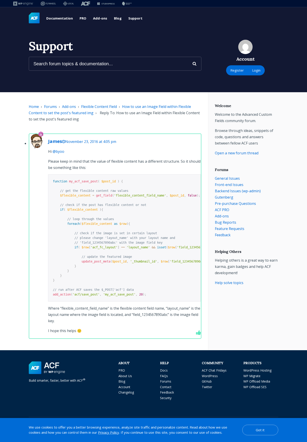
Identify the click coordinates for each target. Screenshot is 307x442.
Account (124, 387)
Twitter (207, 387)
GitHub (207, 381)
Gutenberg (224, 197)
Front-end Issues (229, 184)
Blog (118, 18)
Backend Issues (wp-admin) (238, 190)
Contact (165, 387)
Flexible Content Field (99, 106)
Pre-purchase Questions (235, 203)
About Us (125, 376)
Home (34, 106)
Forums (50, 106)
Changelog (126, 392)
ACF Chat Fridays (214, 370)
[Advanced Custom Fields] (34, 18)
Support (135, 18)
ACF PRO (222, 209)
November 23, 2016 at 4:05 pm (90, 141)
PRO (83, 18)
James (55, 141)
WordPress (210, 376)
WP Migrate (251, 376)
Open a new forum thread (236, 153)
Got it (260, 430)
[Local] (68, 3)
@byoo (58, 151)
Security (165, 398)
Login (256, 70)
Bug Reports (225, 222)
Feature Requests (229, 228)
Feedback (223, 234)
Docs (164, 370)
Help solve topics (229, 282)
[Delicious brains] (127, 3)
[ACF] (85, 3)
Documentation (59, 18)
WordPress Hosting (257, 370)
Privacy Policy (108, 432)
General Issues (227, 178)
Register (237, 70)
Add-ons (100, 18)
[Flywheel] (48, 3)
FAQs (164, 376)
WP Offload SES (255, 387)
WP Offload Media (256, 381)
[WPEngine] (23, 3)
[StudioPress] (106, 3)
